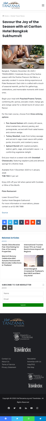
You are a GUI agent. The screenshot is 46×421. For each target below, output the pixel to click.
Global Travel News (17, 16)
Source (5, 212)
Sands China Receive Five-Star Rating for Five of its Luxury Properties (11, 248)
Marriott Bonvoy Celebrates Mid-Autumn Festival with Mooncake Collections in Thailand (11, 260)
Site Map (30, 367)
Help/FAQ (31, 364)
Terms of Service (8, 364)
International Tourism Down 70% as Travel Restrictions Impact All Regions (34, 248)
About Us (5, 362)
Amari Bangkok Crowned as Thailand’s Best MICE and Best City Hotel (34, 272)
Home (6, 16)
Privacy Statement (9, 367)
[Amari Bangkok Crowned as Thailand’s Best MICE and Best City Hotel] (34, 260)
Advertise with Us (34, 362)
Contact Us (6, 359)
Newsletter (31, 359)
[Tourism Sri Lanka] (11, 5)
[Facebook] (4, 222)
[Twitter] (10, 222)
